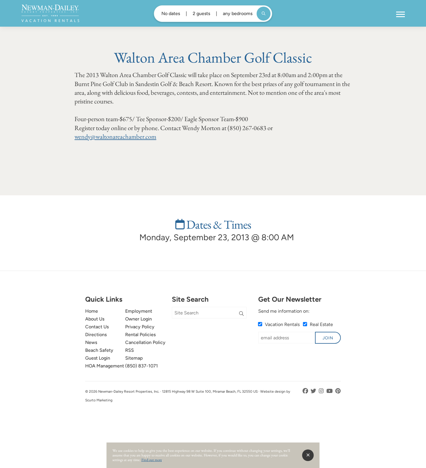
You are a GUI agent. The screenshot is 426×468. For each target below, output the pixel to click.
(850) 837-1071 (141, 366)
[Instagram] (322, 391)
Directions (96, 334)
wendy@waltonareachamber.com (115, 136)
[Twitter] (314, 391)
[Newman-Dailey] (50, 13)
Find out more (151, 459)
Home (91, 311)
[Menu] (400, 14)
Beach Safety (99, 350)
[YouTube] (330, 391)
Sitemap (134, 358)
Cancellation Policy (145, 342)
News (91, 342)
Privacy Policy (139, 326)
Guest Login (97, 358)
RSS (129, 350)
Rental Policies (140, 334)
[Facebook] (306, 391)
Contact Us (97, 326)
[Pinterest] (338, 391)
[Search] (241, 313)
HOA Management (104, 366)
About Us (94, 319)
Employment (138, 311)
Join (328, 337)
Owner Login (138, 319)
